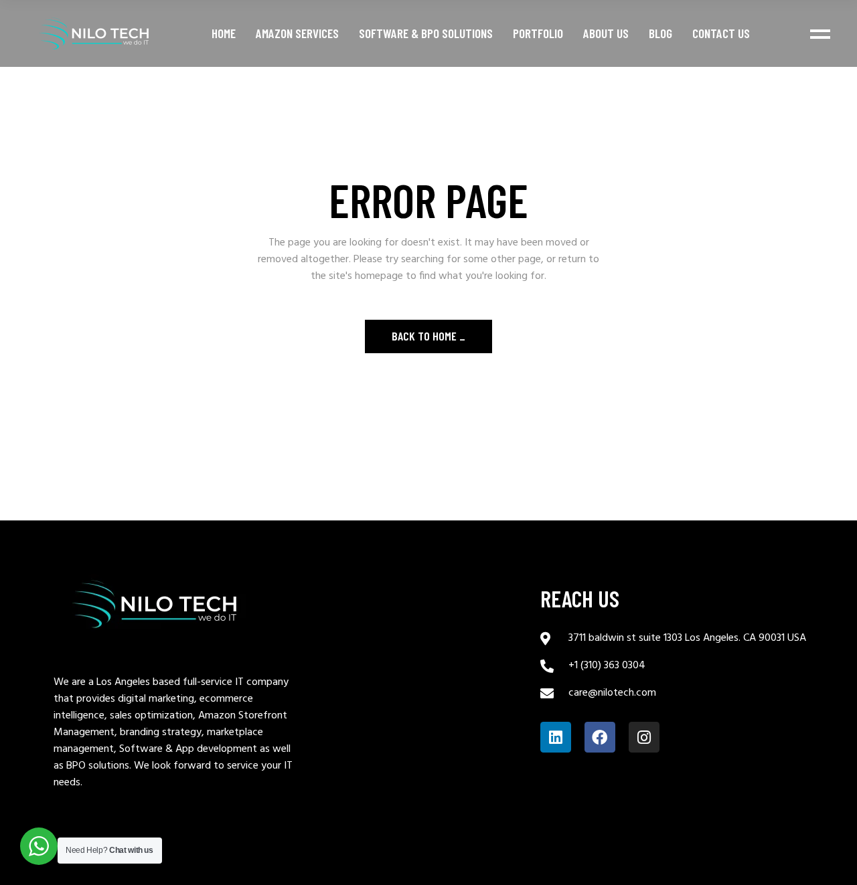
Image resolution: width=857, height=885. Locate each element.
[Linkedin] (555, 737)
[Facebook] (600, 737)
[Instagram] (644, 737)
